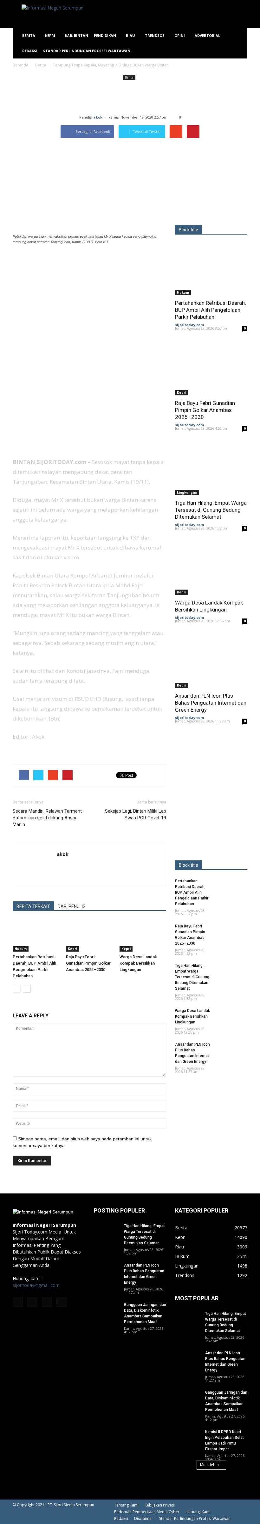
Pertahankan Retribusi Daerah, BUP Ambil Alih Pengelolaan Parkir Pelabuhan (210, 310)
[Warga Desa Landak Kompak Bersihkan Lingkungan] (143, 935)
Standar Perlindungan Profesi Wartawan (86, 50)
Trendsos (155, 35)
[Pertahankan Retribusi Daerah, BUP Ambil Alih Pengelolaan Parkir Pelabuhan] (36, 935)
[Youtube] (61, 1302)
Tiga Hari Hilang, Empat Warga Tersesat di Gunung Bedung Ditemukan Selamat (211, 510)
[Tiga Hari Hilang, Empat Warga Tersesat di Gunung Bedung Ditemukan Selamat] (211, 469)
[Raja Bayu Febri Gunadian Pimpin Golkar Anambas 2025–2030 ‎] (89, 935)
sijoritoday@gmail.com (36, 1285)
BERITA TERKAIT (33, 906)
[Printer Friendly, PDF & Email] (30, 753)
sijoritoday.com (189, 324)
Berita (28, 35)
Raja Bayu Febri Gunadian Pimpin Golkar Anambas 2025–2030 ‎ (88, 963)
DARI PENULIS (72, 906)
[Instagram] (32, 1302)
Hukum (21, 949)
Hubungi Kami (198, 1511)
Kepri (50, 35)
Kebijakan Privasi (160, 1505)
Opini (179, 35)
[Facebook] (18, 1302)
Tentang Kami (126, 1505)
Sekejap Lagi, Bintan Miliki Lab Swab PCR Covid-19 (135, 814)
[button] (239, 43)
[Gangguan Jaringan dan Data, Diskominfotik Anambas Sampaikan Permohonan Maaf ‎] (106, 1311)
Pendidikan (105, 35)
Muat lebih (209, 1464)
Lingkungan (187, 492)
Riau (130, 35)
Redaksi (29, 50)
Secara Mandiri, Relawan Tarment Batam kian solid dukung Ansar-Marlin (47, 817)
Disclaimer (143, 1518)
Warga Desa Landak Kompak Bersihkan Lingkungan (138, 963)
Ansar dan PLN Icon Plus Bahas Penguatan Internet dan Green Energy (210, 703)
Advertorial (207, 35)
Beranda (20, 65)
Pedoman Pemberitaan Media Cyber (146, 1511)
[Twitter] (47, 1302)
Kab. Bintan (76, 35)
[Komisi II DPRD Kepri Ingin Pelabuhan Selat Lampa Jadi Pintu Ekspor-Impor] (187, 1438)
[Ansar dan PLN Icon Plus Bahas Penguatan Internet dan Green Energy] (211, 661)
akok (97, 117)
